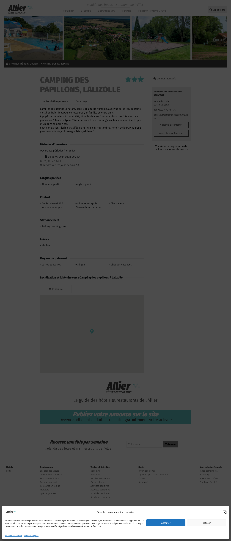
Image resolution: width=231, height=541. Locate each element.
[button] (224, 512)
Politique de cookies (13, 536)
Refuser (207, 523)
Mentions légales (31, 536)
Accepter (165, 523)
